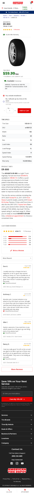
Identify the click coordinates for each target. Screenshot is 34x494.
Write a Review (18, 250)
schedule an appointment (14, 216)
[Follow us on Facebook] (11, 463)
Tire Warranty (17, 481)
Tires (10, 15)
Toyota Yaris (22, 204)
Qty (8, 108)
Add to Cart (24, 110)
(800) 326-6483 (17, 456)
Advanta (16, 15)
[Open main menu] (4, 3)
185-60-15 (6, 17)
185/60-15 (13, 178)
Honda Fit (12, 198)
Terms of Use (15, 479)
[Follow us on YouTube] (22, 463)
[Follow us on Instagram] (17, 463)
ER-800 (23, 15)
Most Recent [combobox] (7, 258)
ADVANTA (24, 176)
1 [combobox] (9, 110)
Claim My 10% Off (16, 399)
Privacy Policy (24, 405)
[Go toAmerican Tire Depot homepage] (18, 3)
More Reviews (17, 369)
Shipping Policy (26, 479)
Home (5, 15)
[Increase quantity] (15, 110)
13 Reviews (16, 29)
